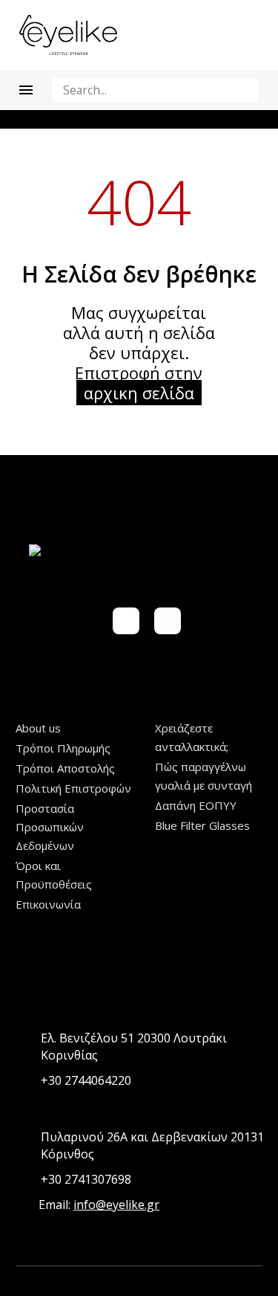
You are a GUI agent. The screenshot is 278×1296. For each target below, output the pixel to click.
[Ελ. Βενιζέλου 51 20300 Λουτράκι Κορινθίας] (25, 1047)
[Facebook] (126, 620)
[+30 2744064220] (25, 1080)
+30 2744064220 (86, 1080)
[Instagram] (167, 620)
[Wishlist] (217, 35)
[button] (244, 90)
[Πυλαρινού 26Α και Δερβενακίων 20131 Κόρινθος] (25, 1146)
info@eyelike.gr (116, 1204)
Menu (26, 90)
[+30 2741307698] (25, 1179)
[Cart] (250, 35)
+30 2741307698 (86, 1179)
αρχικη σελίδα (139, 392)
